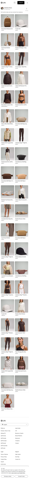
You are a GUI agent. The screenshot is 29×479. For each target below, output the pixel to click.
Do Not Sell (3, 464)
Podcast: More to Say (5, 430)
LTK (16, 430)
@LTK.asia (3, 448)
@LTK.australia (4, 445)
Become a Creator (19, 433)
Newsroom (17, 438)
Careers (17, 443)
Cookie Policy (4, 459)
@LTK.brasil (3, 443)
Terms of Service (4, 454)
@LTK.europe (4, 440)
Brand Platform (18, 435)
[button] (27, 2)
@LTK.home (3, 435)
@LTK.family (3, 438)
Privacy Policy (4, 456)
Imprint (2, 461)
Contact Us (17, 459)
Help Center (18, 454)
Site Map (17, 456)
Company (17, 440)
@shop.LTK (3, 433)
